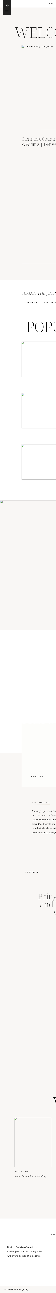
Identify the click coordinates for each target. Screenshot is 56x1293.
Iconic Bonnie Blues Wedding (30, 1176)
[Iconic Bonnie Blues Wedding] (32, 1142)
